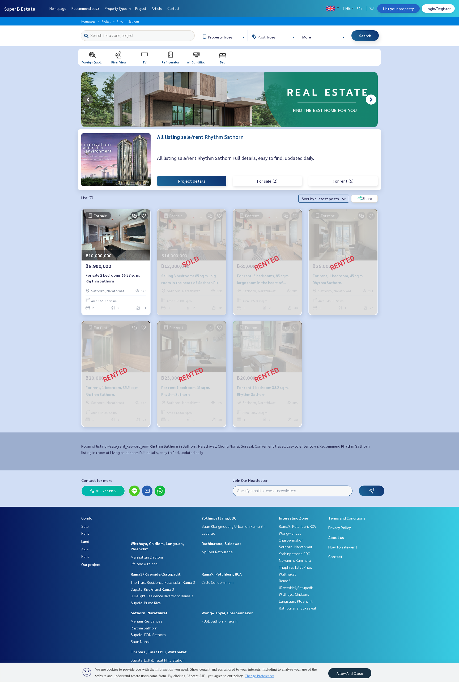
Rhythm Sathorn (144, 627)
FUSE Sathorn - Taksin (219, 621)
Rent (85, 533)
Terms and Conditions (346, 518)
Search (365, 35)
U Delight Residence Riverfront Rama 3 (162, 595)
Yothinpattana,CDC (219, 518)
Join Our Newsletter (250, 480)
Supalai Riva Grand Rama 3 (152, 589)
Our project (91, 564)
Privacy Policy (339, 527)
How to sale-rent (342, 546)
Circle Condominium (217, 582)
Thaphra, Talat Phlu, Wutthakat (159, 651)
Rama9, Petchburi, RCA (222, 574)
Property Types (116, 8)
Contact (173, 8)
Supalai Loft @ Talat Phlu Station (158, 660)
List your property (398, 8)
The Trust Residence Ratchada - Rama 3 (163, 582)
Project (140, 8)
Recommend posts (85, 8)
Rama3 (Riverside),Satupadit (156, 574)
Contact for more (96, 480)
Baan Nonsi (140, 641)
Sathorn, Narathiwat (149, 612)
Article (157, 8)
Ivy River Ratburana (217, 551)
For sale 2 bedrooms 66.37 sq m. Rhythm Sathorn (113, 278)
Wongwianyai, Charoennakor (227, 612)
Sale (85, 526)
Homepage (57, 8)
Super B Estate (19, 9)
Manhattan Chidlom (147, 557)
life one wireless (144, 563)
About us (336, 537)
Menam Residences (146, 621)
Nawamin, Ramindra (295, 560)
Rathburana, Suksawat (221, 543)
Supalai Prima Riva (146, 602)
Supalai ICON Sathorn (148, 634)
